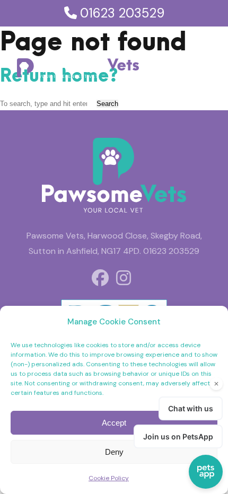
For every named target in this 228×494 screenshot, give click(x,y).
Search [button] (107, 104)
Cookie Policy (109, 478)
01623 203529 (120, 13)
